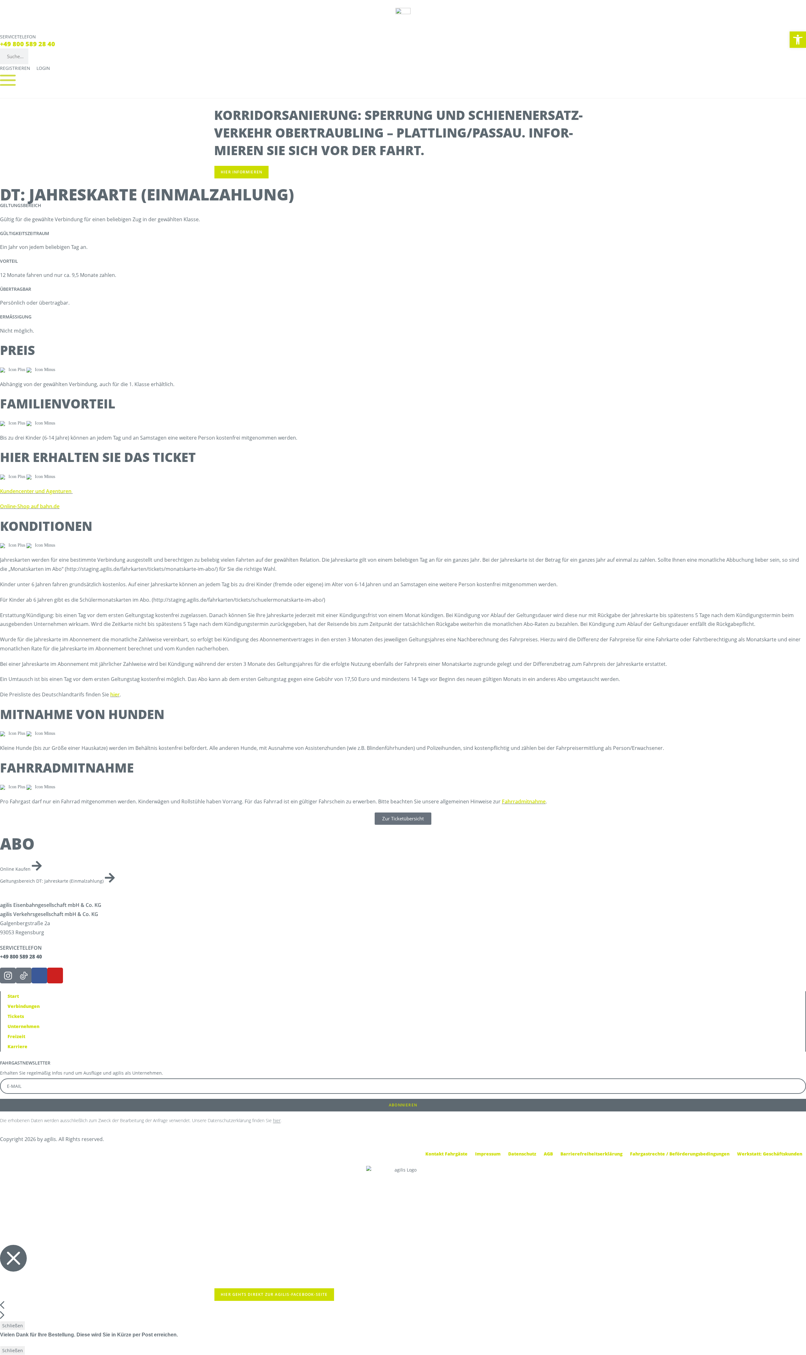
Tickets (16, 1016)
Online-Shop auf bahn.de (30, 506)
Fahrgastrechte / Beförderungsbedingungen (679, 1154)
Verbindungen (24, 1006)
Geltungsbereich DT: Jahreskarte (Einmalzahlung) (52, 881)
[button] (798, 39)
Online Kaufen (16, 869)
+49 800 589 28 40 (27, 44)
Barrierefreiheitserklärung (591, 1154)
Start (13, 996)
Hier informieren (241, 172)
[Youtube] (55, 975)
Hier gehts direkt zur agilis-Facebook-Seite (274, 1294)
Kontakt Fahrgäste (446, 1154)
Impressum (488, 1154)
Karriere (17, 1046)
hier (115, 694)
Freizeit (16, 1036)
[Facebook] (39, 975)
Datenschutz (522, 1154)
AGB (548, 1154)
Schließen (12, 1326)
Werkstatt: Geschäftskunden (769, 1154)
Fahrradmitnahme (524, 801)
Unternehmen (23, 1026)
